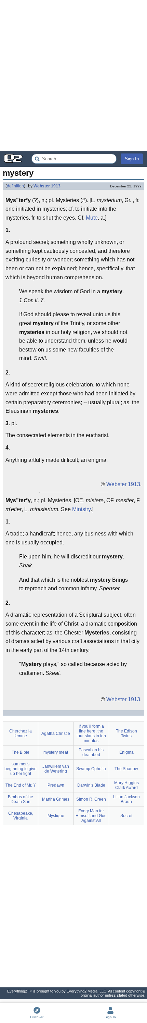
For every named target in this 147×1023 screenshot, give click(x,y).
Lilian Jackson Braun (126, 799)
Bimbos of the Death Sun (20, 799)
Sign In (132, 158)
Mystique (56, 815)
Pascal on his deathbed (91, 752)
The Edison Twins (126, 733)
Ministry (81, 509)
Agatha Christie (55, 733)
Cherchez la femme (20, 733)
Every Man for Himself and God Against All (91, 816)
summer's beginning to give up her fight (20, 769)
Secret (126, 815)
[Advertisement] (73, 75)
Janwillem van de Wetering (55, 769)
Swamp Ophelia (91, 768)
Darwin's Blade (91, 785)
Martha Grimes (55, 799)
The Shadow (126, 768)
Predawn (56, 785)
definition (15, 186)
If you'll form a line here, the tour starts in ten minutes (91, 733)
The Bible (20, 752)
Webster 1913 (47, 186)
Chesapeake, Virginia (20, 816)
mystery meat (55, 752)
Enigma (126, 752)
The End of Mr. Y (20, 785)
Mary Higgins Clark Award (126, 785)
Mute (92, 218)
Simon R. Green (91, 799)
